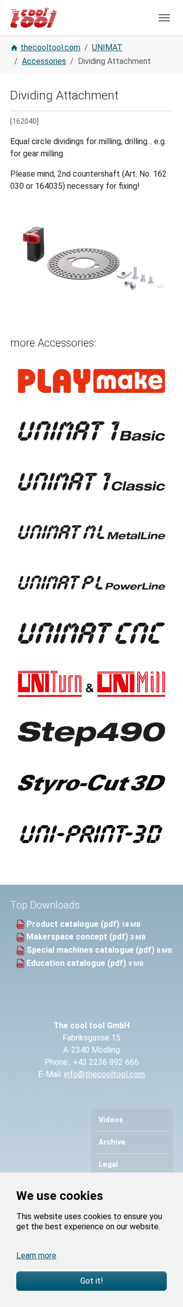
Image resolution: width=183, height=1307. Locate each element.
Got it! (91, 1281)
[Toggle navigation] (164, 17)
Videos (111, 1120)
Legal (108, 1164)
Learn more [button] (36, 1255)
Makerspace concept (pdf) (78, 937)
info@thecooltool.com (104, 1074)
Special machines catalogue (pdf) (91, 950)
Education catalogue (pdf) (77, 963)
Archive (112, 1142)
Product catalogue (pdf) (73, 924)
